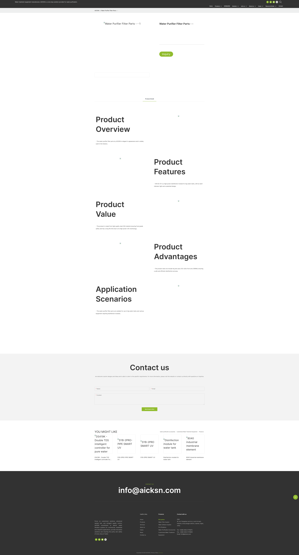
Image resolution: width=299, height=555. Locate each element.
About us (142, 527)
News (141, 532)
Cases (141, 530)
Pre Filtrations (162, 527)
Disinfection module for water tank (171, 458)
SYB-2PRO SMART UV (147, 457)
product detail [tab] (149, 99)
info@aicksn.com (149, 490)
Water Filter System (163, 522)
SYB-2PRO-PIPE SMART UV (125, 458)
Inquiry (166, 54)
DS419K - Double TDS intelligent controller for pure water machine (102, 459)
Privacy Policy (154, 552)
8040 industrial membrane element (195, 458)
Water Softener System (164, 524)
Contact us (143, 535)
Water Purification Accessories (166, 530)
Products (201, 431)
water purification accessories (167, 431)
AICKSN (97, 10)
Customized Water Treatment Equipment (187, 431)
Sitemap (160, 552)
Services (142, 524)
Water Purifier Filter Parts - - (109, 10)
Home (141, 519)
